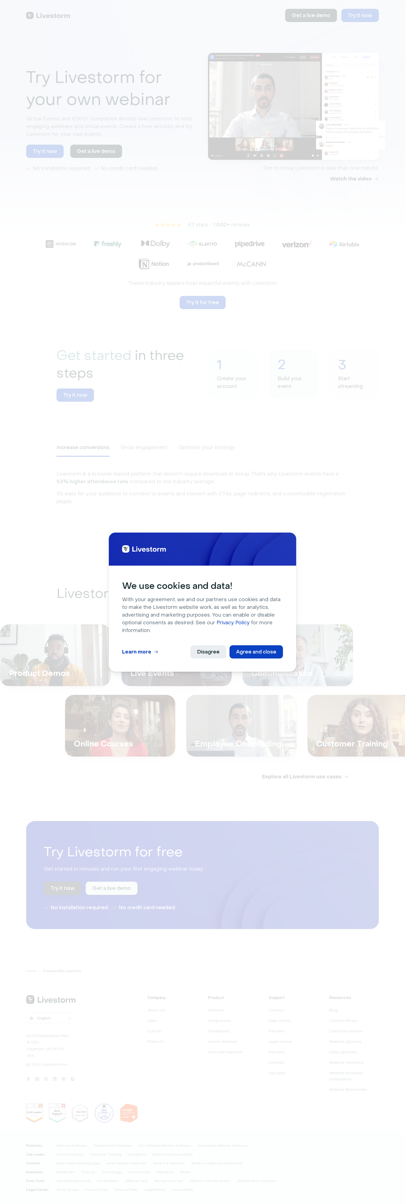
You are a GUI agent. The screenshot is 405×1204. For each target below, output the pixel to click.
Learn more (136, 652)
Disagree (208, 652)
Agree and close (256, 652)
